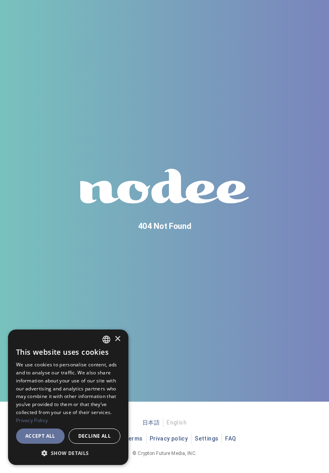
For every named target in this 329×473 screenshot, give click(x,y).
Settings (206, 438)
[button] (68, 453)
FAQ (230, 438)
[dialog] (68, 397)
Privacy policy (169, 438)
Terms (134, 438)
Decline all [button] (94, 436)
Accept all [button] (40, 436)
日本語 (151, 422)
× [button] (117, 339)
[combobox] (106, 340)
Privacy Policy (32, 420)
